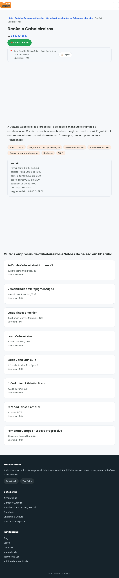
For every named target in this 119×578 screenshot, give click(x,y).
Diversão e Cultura (13, 516)
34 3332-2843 (19, 35)
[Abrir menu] (116, 5)
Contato (8, 547)
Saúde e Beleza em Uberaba (29, 18)
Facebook (11, 481)
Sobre (7, 542)
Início (10, 18)
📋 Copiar (65, 55)
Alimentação (10, 498)
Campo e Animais (13, 502)
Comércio (9, 512)
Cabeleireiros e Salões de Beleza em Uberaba (69, 18)
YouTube (27, 481)
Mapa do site (11, 552)
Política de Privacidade (16, 561)
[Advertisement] (59, 219)
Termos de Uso (12, 556)
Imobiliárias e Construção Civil (20, 507)
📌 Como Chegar (19, 42)
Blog (6, 538)
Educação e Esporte (14, 521)
